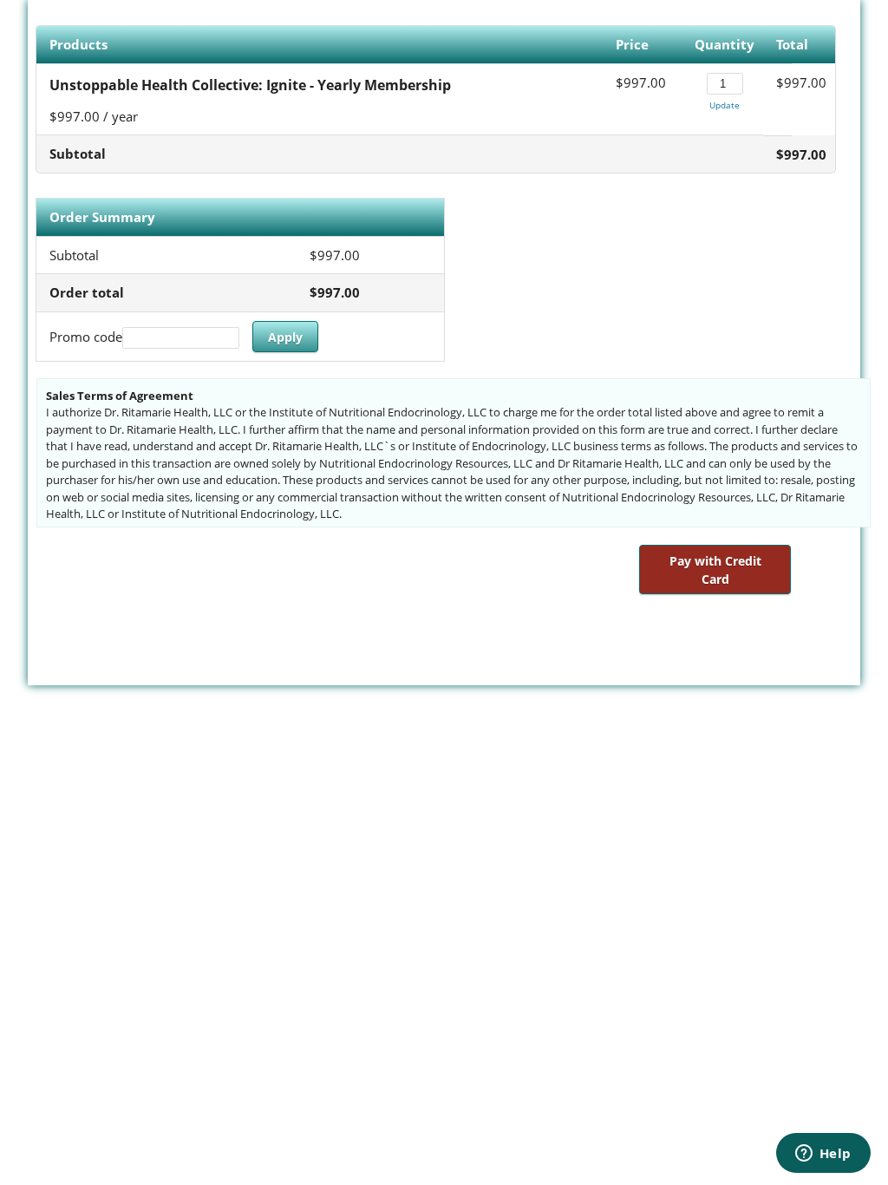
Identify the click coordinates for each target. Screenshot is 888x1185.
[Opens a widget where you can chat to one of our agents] (823, 1154)
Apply (285, 337)
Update (724, 105)
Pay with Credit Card (715, 570)
